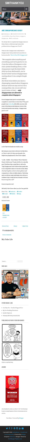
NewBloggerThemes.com (15, 439)
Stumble (13, 193)
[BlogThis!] (5, 197)
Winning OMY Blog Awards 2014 (11, 315)
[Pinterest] (14, 428)
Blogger (21, 418)
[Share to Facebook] (8, 197)
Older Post (25, 226)
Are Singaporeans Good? (12, 30)
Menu (4, 9)
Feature (18, 36)
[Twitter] (7, 428)
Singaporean (5, 38)
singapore (22, 36)
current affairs (5, 36)
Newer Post (5, 226)
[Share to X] (6, 197)
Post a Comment (6, 234)
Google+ (5, 193)
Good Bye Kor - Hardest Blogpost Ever (13, 307)
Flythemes (12, 436)
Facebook (12, 191)
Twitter (20, 191)
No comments (14, 38)
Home (15, 226)
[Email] (23, 428)
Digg (19, 193)
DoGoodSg (11, 104)
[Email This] (3, 197)
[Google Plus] (12, 428)
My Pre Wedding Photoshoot (10, 310)
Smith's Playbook (7, 313)
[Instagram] (17, 428)
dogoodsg (12, 36)
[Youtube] (20, 428)
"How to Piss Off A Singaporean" (19, 55)
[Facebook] (9, 428)
